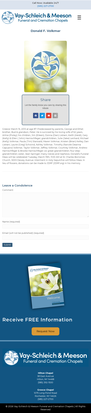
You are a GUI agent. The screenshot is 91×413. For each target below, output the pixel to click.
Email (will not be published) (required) (23, 233)
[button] (78, 17)
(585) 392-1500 (45, 382)
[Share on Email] (48, 115)
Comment (7, 190)
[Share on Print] (55, 115)
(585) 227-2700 (45, 6)
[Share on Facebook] (35, 115)
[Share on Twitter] (42, 115)
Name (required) (11, 221)
